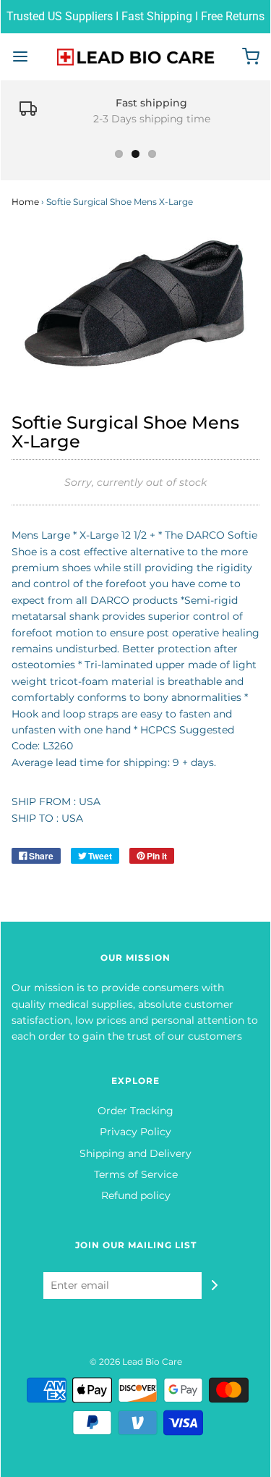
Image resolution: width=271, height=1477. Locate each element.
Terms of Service (136, 1174)
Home (25, 201)
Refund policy (136, 1195)
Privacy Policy (135, 1131)
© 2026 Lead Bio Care (136, 1361)
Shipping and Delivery (135, 1153)
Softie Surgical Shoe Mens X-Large (125, 432)
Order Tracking (135, 1110)
